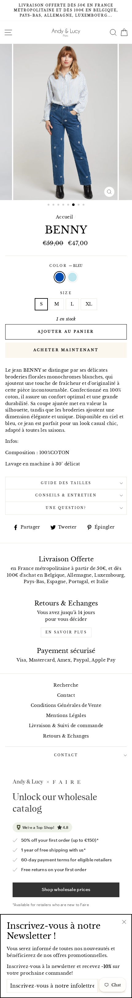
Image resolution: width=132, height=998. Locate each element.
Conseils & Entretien (65, 495)
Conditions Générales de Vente (66, 705)
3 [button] (58, 205)
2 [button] (54, 205)
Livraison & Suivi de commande (66, 725)
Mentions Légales (66, 715)
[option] (66, 10)
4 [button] (63, 205)
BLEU (59, 277)
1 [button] (49, 205)
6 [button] (73, 205)
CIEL (72, 277)
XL (89, 304)
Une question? (66, 508)
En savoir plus (66, 632)
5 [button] (68, 205)
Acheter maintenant (66, 350)
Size (66, 293)
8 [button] (84, 205)
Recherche (65, 685)
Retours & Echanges (66, 736)
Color (65, 266)
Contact (66, 695)
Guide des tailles (66, 483)
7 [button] (79, 205)
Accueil (64, 217)
